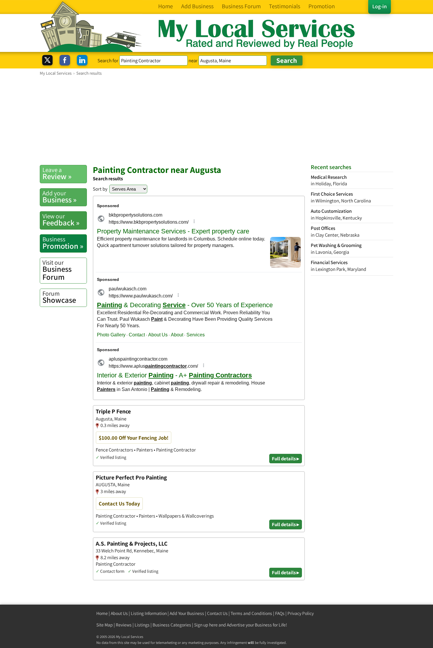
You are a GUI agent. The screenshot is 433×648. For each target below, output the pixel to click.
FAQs (280, 613)
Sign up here (206, 625)
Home (102, 613)
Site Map (104, 625)
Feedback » (61, 220)
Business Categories (172, 625)
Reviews (124, 625)
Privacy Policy (300, 613)
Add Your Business (187, 613)
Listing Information (149, 613)
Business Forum (57, 270)
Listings (142, 625)
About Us (119, 613)
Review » (57, 173)
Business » (59, 197)
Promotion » (62, 243)
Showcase (59, 297)
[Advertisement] (216, 120)
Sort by (100, 189)
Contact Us (217, 613)
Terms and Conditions (251, 613)
